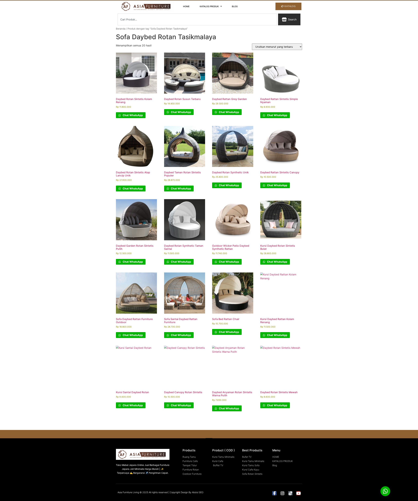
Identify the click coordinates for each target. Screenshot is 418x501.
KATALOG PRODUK (209, 6)
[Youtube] (298, 493)
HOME (186, 6)
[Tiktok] (290, 493)
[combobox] (197, 19)
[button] (385, 491)
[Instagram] (282, 493)
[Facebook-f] (274, 493)
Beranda (120, 28)
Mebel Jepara (129, 465)
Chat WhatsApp (132, 115)
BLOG (235, 6)
